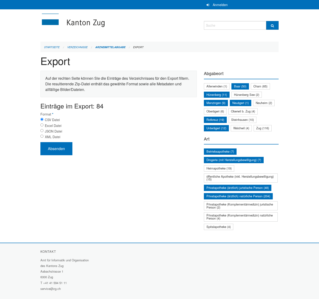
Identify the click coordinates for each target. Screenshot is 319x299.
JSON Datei (53, 131)
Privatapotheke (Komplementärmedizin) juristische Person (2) (239, 205)
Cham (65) (260, 86)
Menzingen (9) (215, 103)
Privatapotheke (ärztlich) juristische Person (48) (237, 187)
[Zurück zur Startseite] (101, 24)
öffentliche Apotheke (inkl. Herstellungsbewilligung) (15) (240, 178)
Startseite (52, 47)
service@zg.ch (50, 288)
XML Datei (52, 136)
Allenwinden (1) (216, 86)
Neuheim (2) (264, 103)
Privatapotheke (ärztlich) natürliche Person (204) (238, 196)
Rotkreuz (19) (215, 119)
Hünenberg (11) (216, 94)
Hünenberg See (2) (246, 94)
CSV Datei (52, 119)
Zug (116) (262, 128)
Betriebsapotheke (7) (220, 151)
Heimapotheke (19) (219, 168)
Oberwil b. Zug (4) (243, 111)
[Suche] (272, 25)
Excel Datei (53, 125)
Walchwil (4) (241, 128)
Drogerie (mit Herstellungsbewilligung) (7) (233, 160)
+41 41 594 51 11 (55, 283)
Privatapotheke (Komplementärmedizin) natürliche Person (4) (239, 216)
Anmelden (220, 4)
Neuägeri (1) (240, 103)
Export (138, 47)
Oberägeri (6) (215, 111)
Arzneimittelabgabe (110, 47)
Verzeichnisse (77, 47)
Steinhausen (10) (242, 119)
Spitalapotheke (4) (218, 226)
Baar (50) (240, 86)
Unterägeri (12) (216, 128)
